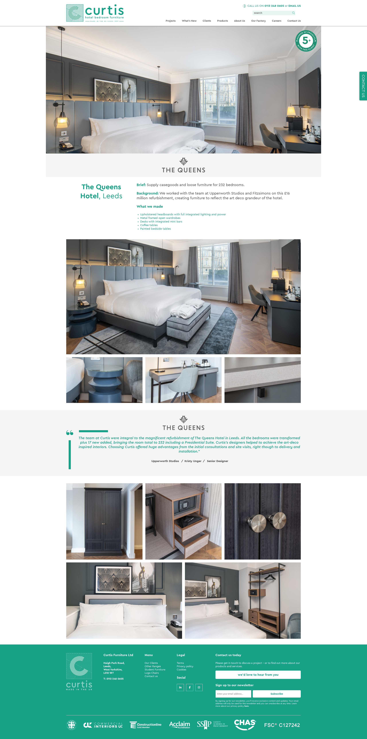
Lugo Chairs (152, 673)
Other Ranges (153, 666)
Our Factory (258, 21)
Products (222, 21)
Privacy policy (185, 666)
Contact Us (294, 21)
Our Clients (151, 663)
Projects (171, 21)
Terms (180, 663)
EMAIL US (294, 5)
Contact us (151, 676)
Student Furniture (155, 669)
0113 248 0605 (274, 5)
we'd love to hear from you (258, 674)
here (246, 706)
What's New (189, 21)
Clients (207, 21)
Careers (276, 21)
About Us (239, 21)
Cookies (181, 669)
